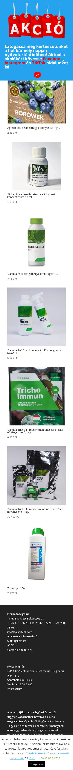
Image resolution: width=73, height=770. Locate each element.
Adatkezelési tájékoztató (22, 636)
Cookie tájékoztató (37, 753)
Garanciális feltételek (19, 650)
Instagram (15, 62)
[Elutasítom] (68, 40)
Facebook (53, 58)
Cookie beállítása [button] (49, 758)
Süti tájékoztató (17, 641)
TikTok (38, 62)
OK (37, 74)
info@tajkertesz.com (19, 632)
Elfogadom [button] (37, 764)
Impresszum (14, 689)
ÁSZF (10, 645)
